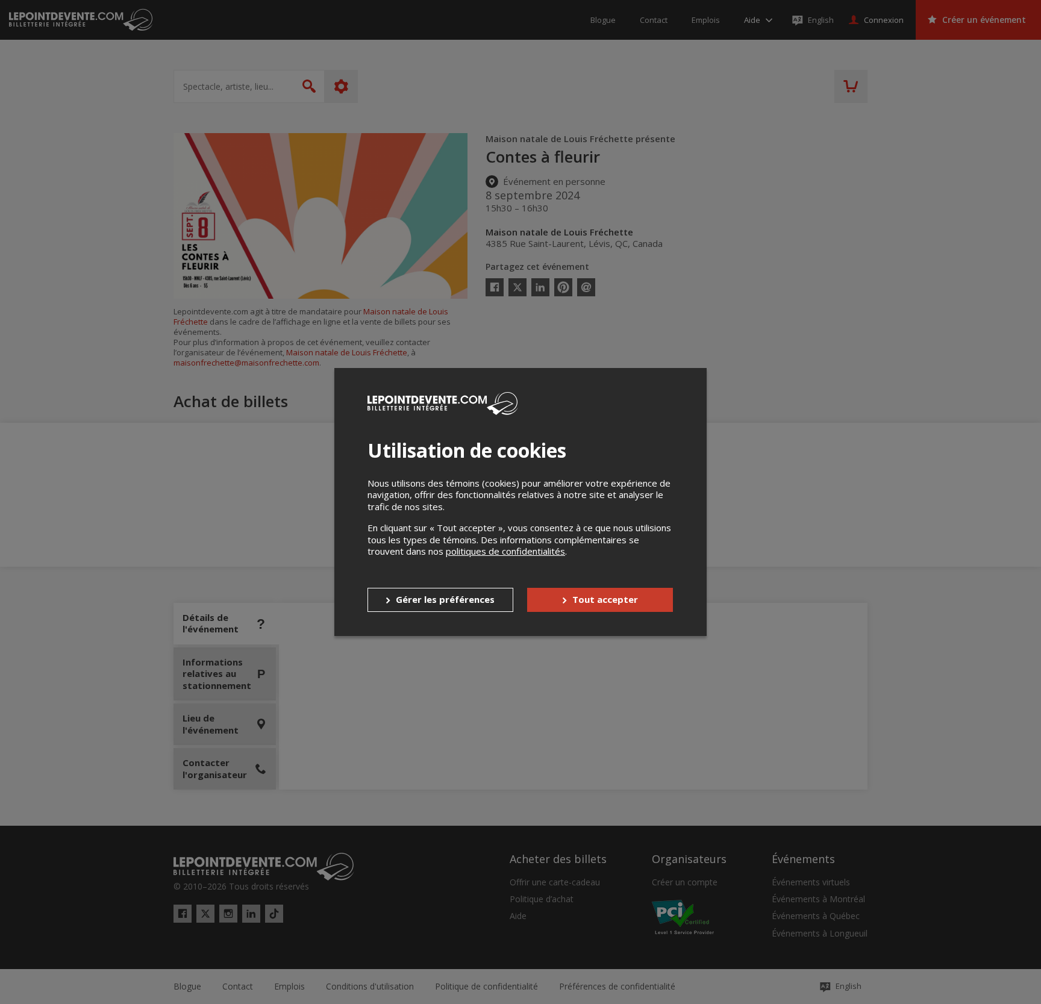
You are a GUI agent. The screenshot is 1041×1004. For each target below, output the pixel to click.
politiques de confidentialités (505, 551)
